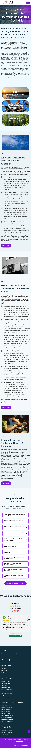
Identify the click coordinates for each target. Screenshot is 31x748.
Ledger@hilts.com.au (6, 732)
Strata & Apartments (6, 689)
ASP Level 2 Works (6, 705)
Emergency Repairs (6, 707)
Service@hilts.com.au (6, 730)
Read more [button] (5, 629)
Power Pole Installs (6, 713)
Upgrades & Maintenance (8, 695)
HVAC (2, 154)
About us (3, 668)
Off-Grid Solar (5, 685)
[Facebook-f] (6, 660)
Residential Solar (5, 687)
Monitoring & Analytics (7, 691)
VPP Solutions (5, 697)
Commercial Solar (6, 683)
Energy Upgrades (6, 709)
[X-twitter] (2, 660)
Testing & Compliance (7, 721)
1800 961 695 (4, 734)
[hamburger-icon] (28, 3)
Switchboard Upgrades (7, 719)
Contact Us (4, 670)
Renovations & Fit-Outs (7, 715)
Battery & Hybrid (5, 681)
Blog (2, 672)
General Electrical (6, 711)
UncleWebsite (19, 741)
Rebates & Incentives (6, 693)
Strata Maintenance (6, 717)
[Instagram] (9, 660)
